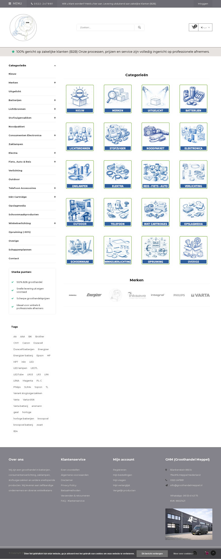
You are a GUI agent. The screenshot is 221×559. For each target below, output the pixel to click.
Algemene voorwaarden (75, 475)
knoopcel (43, 418)
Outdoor (14, 179)
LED (31, 361)
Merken (13, 82)
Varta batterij (20, 406)
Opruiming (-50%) (20, 232)
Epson (40, 355)
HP (48, 355)
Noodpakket (17, 126)
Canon (26, 342)
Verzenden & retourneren (75, 495)
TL (47, 387)
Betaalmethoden (70, 490)
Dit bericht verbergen (152, 553)
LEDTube (18, 374)
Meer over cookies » (184, 553)
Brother (39, 336)
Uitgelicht (15, 91)
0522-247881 (177, 480)
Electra (13, 153)
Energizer (43, 349)
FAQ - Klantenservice (73, 500)
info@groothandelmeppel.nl (186, 485)
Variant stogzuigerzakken (27, 393)
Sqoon (38, 387)
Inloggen (203, 3)
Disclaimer (67, 480)
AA (15, 336)
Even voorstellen (70, 469)
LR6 (46, 374)
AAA (22, 336)
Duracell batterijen (23, 349)
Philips (17, 387)
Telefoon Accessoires (22, 188)
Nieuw (12, 73)
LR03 (30, 374)
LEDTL (34, 368)
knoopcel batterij (23, 424)
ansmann (37, 406)
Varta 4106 (28, 399)
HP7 (15, 361)
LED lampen (20, 368)
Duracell (38, 342)
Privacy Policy (68, 485)
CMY (16, 342)
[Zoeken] (139, 27)
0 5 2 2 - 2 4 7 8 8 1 (43, 3)
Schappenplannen (20, 249)
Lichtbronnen (17, 109)
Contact (14, 258)
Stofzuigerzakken (20, 117)
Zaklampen (16, 144)
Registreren (119, 469)
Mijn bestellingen (122, 475)
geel (16, 412)
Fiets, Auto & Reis (20, 161)
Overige (14, 240)
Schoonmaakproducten (24, 214)
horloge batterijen (23, 418)
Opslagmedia (17, 205)
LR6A (16, 380)
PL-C (39, 380)
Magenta (28, 380)
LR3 (39, 374)
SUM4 (27, 387)
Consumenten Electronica (25, 135)
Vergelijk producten (124, 490)
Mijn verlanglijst (121, 485)
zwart (40, 424)
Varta (16, 399)
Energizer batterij (23, 355)
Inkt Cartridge (18, 196)
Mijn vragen (119, 480)
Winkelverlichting (20, 223)
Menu (17, 3)
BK (30, 336)
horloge (26, 412)
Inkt (24, 361)
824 (15, 431)
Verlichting (15, 170)
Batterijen (15, 100)
